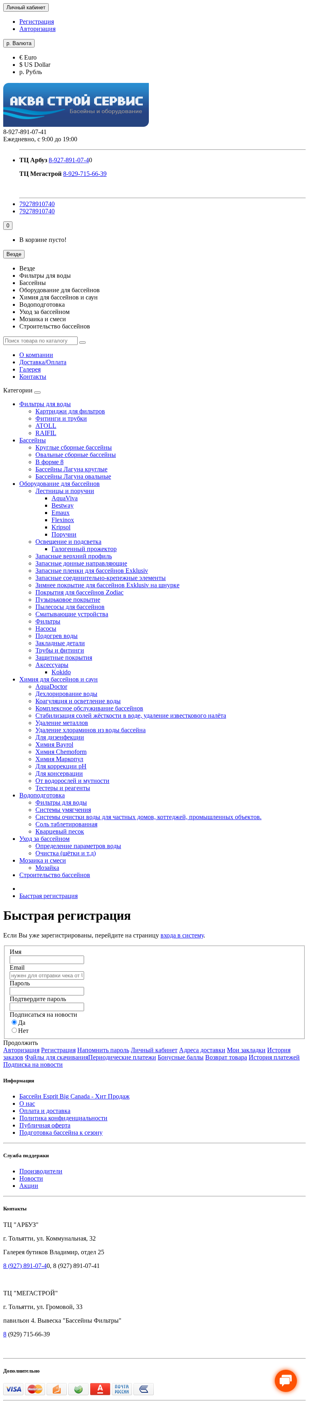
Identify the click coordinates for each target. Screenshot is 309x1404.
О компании (36, 354)
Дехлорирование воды (66, 693)
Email (17, 967)
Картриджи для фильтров (70, 411)
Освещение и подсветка (68, 541)
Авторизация (37, 28)
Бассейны (32, 440)
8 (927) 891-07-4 (25, 1265)
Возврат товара (226, 1057)
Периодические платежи (122, 1057)
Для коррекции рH (61, 766)
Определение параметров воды (78, 845)
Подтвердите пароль (38, 998)
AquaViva (65, 498)
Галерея (30, 369)
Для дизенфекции (59, 737)
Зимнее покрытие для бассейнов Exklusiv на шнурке (107, 585)
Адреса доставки (202, 1050)
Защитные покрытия (63, 657)
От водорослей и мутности (72, 780)
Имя (15, 951)
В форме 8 (49, 461)
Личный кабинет (154, 1050)
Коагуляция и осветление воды (78, 701)
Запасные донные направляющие (81, 563)
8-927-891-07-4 (69, 160)
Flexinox (63, 519)
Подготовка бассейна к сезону (61, 1132)
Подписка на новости (33, 1064)
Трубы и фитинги (59, 650)
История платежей (274, 1057)
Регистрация (36, 21)
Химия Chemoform (61, 751)
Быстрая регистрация (48, 895)
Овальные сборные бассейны (75, 454)
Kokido (61, 672)
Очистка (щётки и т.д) (65, 853)
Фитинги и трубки (61, 418)
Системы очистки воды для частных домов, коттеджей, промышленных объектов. (148, 816)
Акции (28, 1185)
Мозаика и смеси (42, 860)
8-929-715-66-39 (85, 173)
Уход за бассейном (44, 838)
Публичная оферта (44, 1125)
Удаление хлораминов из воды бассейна (90, 730)
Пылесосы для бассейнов (70, 606)
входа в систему (182, 935)
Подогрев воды (56, 635)
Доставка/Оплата (42, 362)
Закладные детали (60, 643)
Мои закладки (246, 1050)
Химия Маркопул (59, 759)
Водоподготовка (42, 795)
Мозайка (47, 867)
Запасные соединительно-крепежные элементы (100, 577)
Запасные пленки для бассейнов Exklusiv (91, 570)
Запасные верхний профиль (73, 556)
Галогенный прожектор (84, 548)
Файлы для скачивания (56, 1057)
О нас (27, 1103)
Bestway (63, 505)
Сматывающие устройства (71, 614)
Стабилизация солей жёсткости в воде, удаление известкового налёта (130, 715)
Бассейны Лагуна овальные (73, 476)
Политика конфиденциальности (63, 1118)
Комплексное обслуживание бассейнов (89, 708)
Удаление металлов (61, 722)
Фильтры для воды (45, 404)
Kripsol (61, 527)
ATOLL (45, 425)
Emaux (61, 512)
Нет (23, 1030)
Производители (40, 1171)
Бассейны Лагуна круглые (71, 469)
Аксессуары (51, 664)
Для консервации (59, 773)
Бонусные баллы (181, 1057)
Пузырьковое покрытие (67, 599)
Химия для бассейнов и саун (58, 679)
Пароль (20, 983)
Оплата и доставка (44, 1110)
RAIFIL (45, 432)
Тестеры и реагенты (62, 788)
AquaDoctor (51, 686)
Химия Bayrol (54, 744)
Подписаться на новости (43, 1014)
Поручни (64, 534)
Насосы (45, 628)
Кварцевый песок (59, 831)
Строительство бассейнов (54, 874)
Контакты (32, 376)
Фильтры (47, 621)
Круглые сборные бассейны (73, 447)
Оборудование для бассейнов (59, 483)
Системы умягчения (63, 809)
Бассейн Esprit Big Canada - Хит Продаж (74, 1096)
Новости (31, 1178)
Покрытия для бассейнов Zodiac (79, 592)
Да (21, 1022)
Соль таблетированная (66, 824)
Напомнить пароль (103, 1050)
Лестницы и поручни (64, 490)
